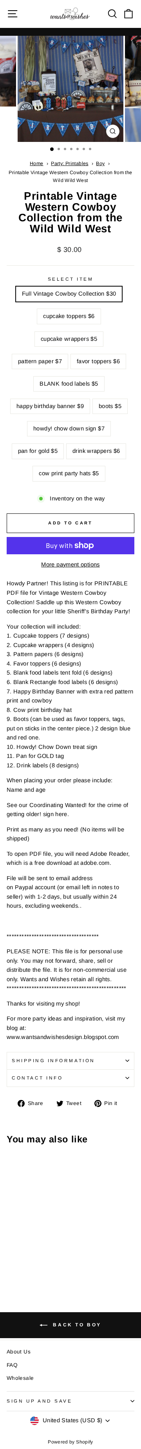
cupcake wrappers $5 (69, 339)
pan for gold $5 (38, 451)
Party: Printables (69, 163)
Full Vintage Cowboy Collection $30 (69, 294)
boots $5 (110, 406)
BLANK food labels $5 (69, 384)
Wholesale (20, 1378)
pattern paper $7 (40, 361)
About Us (19, 1352)
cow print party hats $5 (69, 473)
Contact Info (37, 1077)
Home (36, 163)
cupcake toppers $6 (69, 316)
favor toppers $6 (98, 361)
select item (71, 278)
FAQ (12, 1365)
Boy (100, 163)
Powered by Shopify (70, 1442)
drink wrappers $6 (96, 451)
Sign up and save (39, 1400)
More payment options (70, 564)
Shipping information (53, 1060)
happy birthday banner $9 (50, 406)
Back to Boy (76, 1325)
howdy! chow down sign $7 (69, 428)
